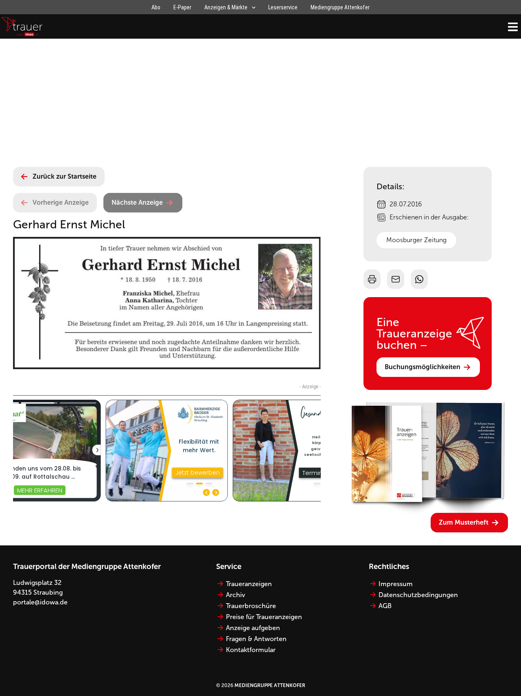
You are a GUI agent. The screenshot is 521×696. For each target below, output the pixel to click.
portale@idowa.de (40, 602)
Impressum (396, 583)
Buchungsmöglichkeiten (422, 366)
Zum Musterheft (463, 522)
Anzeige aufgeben (253, 627)
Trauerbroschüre (251, 605)
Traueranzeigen (249, 583)
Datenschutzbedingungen (418, 594)
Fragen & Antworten (256, 638)
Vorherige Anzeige (61, 202)
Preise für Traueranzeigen (264, 616)
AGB (385, 605)
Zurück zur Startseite (64, 176)
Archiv (235, 594)
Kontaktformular (251, 649)
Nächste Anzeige (137, 202)
